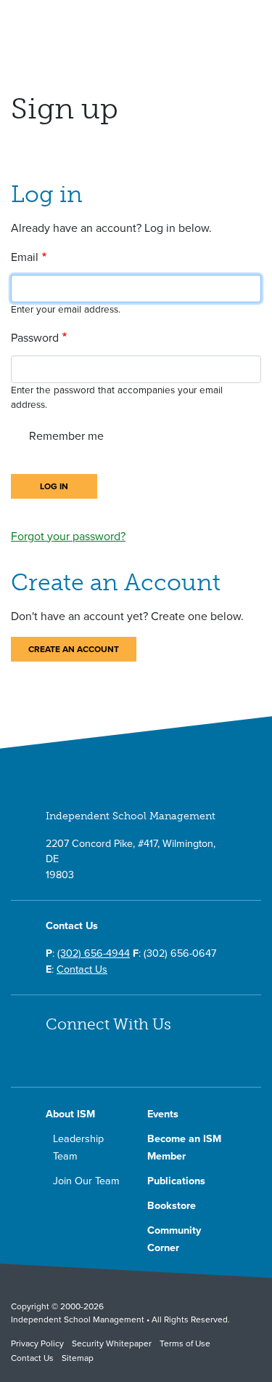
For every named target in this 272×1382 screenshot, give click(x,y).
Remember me (66, 436)
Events (162, 1114)
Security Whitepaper (112, 1343)
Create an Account (73, 649)
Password (35, 338)
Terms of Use (185, 1343)
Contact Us (82, 969)
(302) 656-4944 (93, 953)
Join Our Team (86, 1181)
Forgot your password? (68, 536)
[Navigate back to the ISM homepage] (82, 27)
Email (24, 257)
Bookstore (171, 1206)
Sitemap (78, 1358)
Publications (176, 1181)
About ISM (70, 1114)
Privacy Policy (37, 1343)
